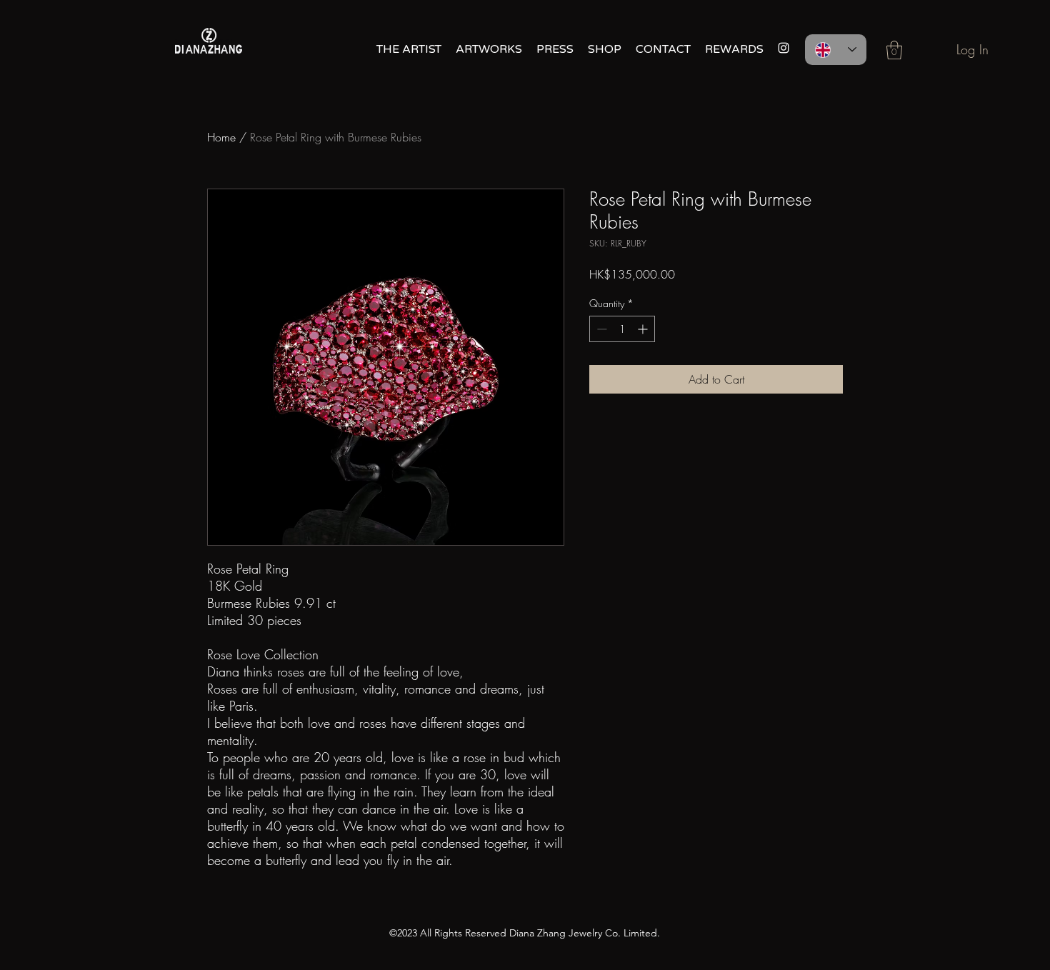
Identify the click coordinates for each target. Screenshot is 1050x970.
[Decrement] (600, 328)
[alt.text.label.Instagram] (783, 48)
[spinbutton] (622, 328)
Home (221, 137)
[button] (894, 50)
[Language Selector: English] (835, 49)
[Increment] (644, 328)
